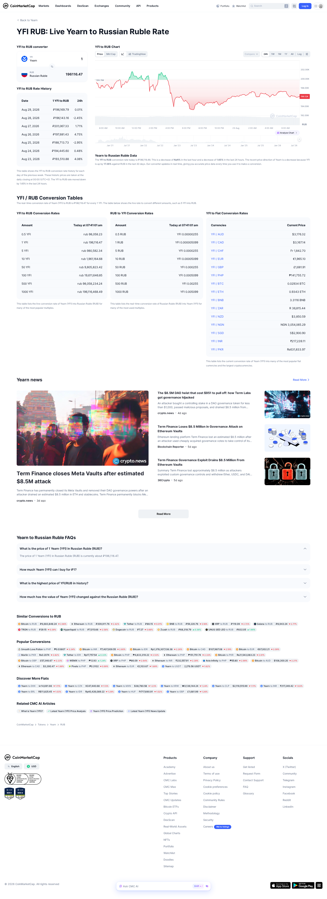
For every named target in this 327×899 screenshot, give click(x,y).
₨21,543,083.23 (241, 654)
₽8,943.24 (277, 623)
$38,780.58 (136, 686)
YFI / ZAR (217, 308)
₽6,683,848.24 (43, 623)
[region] (126, 6)
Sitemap (169, 866)
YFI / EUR (217, 259)
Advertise (170, 773)
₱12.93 (88, 660)
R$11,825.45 (41, 691)
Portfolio (169, 846)
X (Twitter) (289, 766)
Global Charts (172, 833)
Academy (169, 766)
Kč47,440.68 (88, 686)
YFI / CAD (217, 242)
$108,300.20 (276, 660)
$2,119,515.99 (235, 686)
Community (290, 773)
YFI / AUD (217, 234)
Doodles (169, 859)
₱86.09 (130, 660)
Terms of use (211, 773)
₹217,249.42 (283, 686)
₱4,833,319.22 (136, 654)
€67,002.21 (259, 649)
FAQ (245, 786)
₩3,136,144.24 (186, 686)
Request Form (251, 773)
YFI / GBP (217, 267)
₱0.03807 (48, 649)
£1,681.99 (189, 691)
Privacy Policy (212, 780)
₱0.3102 (90, 666)
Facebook (289, 793)
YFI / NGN (217, 324)
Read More (300, 379)
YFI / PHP (217, 275)
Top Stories (171, 793)
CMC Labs (170, 780)
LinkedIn (288, 806)
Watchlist (169, 853)
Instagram (289, 786)
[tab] (123, 54)
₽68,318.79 (180, 629)
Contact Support (253, 780)
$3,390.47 (42, 666)
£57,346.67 (41, 660)
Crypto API (170, 813)
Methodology (211, 813)
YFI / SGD (217, 333)
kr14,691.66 (40, 686)
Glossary (248, 793)
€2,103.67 (136, 666)
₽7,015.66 (86, 629)
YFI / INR (217, 341)
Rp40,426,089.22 (91, 691)
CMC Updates (172, 800)
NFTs (167, 839)
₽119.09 (232, 623)
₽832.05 (232, 629)
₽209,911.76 (96, 623)
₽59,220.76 (188, 623)
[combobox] (251, 54)
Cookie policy (211, 793)
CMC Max (170, 786)
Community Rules (214, 800)
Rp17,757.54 (87, 654)
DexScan (169, 819)
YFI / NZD (217, 316)
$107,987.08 (210, 649)
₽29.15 (38, 629)
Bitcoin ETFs (171, 806)
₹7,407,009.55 (104, 649)
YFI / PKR (217, 349)
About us (209, 766)
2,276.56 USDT (187, 666)
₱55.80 (226, 660)
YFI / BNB (217, 300)
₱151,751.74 (188, 654)
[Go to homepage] (19, 6)
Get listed (249, 766)
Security (208, 819)
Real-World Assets (175, 826)
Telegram (288, 780)
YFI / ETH (217, 292)
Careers (208, 826)
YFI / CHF (217, 251)
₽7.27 (134, 629)
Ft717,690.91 (141, 691)
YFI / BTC (217, 283)
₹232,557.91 (176, 660)
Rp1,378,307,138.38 (157, 649)
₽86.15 (144, 623)
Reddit (287, 800)
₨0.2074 (40, 654)
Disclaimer (209, 806)
